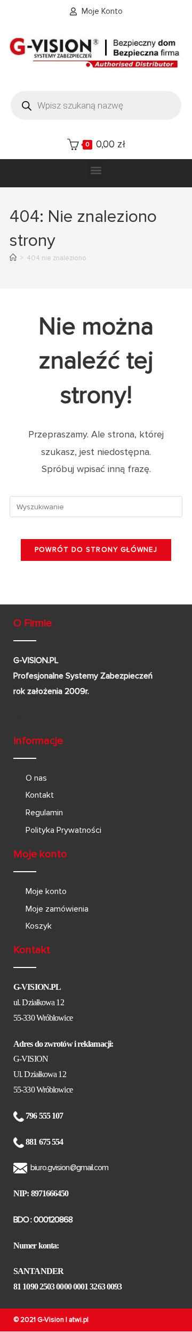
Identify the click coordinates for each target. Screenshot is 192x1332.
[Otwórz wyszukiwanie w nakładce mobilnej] (96, 105)
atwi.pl (79, 1320)
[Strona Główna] (13, 258)
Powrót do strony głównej (96, 549)
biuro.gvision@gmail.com (69, 1167)
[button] (96, 170)
